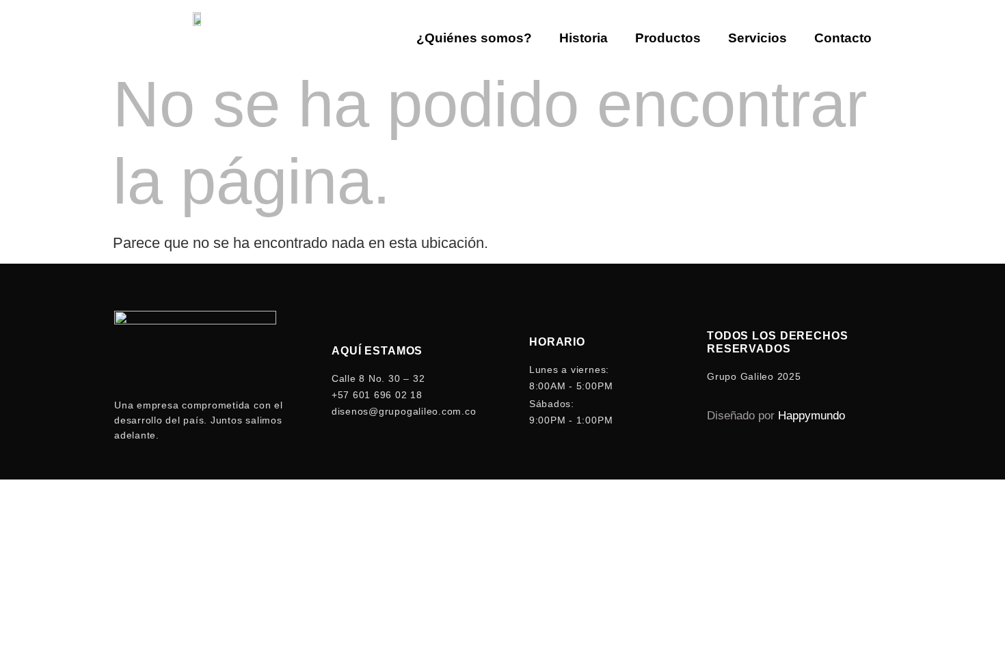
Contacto (843, 38)
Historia (583, 38)
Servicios (757, 38)
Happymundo (811, 415)
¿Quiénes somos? (474, 38)
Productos (668, 38)
